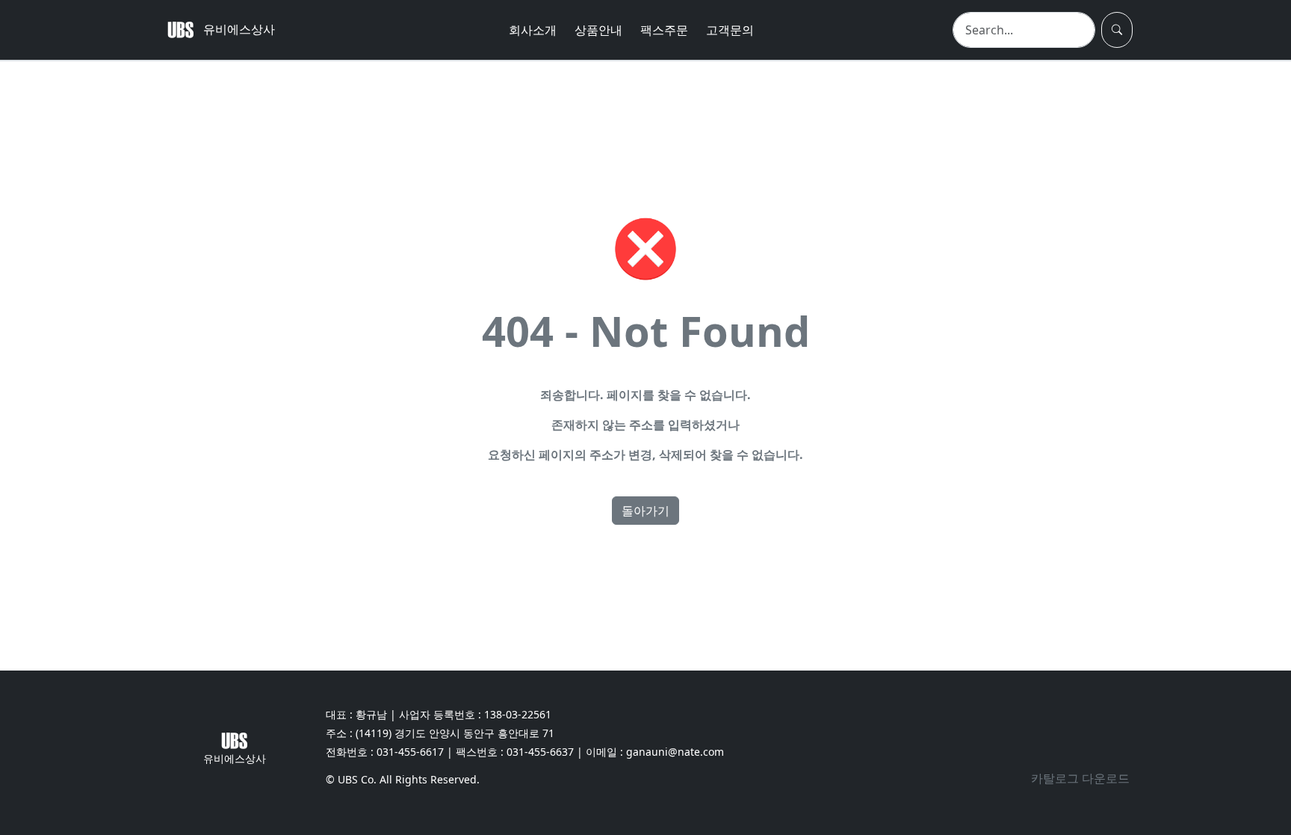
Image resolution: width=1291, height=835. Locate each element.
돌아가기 (645, 510)
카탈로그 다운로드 (1080, 778)
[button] (1117, 30)
